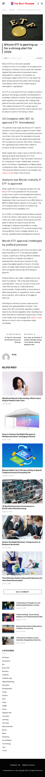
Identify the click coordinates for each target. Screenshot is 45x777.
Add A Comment (22, 592)
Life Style (5, 723)
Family (4, 692)
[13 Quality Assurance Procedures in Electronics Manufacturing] (22, 491)
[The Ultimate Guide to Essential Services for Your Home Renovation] (22, 563)
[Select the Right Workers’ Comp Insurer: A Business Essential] (22, 527)
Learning (5, 719)
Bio (3, 664)
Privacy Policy (28, 765)
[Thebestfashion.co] (22, 3)
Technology (6, 744)
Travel (4, 750)
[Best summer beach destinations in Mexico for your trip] (8, 629)
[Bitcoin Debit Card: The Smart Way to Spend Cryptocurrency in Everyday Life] (22, 455)
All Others (5, 657)
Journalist (5, 716)
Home (4, 709)
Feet (3, 699)
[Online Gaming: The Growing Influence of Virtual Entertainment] (8, 617)
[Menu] (3, 3)
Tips (3, 747)
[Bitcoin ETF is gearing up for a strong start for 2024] (22, 27)
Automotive (6, 661)
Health (4, 706)
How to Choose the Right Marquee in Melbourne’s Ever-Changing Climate (18, 435)
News (4, 733)
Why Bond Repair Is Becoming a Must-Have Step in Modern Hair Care (21, 399)
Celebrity (5, 675)
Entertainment (7, 688)
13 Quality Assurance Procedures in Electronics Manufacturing (18, 507)
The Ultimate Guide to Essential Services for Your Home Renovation (22, 579)
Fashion (5, 695)
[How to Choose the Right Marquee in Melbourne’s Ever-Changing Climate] (22, 419)
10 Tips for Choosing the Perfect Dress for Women (13, 340)
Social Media (6, 740)
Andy (6, 58)
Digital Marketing (8, 682)
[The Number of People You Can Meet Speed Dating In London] (8, 606)
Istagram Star (6, 713)
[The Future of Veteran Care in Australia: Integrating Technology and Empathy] (8, 641)
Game (4, 702)
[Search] (42, 3)
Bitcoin (5, 192)
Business (39, 58)
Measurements (7, 726)
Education (5, 685)
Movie (4, 730)
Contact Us (15, 765)
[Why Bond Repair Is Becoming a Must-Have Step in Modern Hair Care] (22, 383)
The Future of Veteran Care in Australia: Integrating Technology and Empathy (29, 640)
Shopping (5, 737)
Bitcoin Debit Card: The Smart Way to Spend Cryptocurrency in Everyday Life (22, 471)
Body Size (6, 668)
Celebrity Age (7, 678)
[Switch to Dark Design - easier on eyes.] (38, 4)
